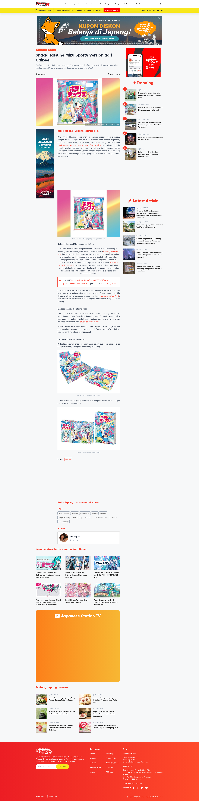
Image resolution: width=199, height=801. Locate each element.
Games (79, 10)
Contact (93, 758)
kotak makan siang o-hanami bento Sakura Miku (79, 145)
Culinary (52, 50)
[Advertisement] (88, 480)
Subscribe (62, 767)
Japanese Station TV (65, 10)
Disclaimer (110, 767)
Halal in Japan (138, 4)
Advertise (93, 763)
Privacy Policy (111, 758)
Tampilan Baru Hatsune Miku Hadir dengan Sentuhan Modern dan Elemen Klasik (48, 575)
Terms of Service (112, 763)
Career (92, 772)
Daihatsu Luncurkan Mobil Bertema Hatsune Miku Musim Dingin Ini (76, 575)
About (92, 754)
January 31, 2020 (108, 283)
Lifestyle (117, 4)
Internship (109, 754)
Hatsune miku (64, 513)
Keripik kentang (64, 517)
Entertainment (91, 4)
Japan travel (41, 50)
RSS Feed (109, 772)
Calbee (95, 513)
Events (89, 10)
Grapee (68, 459)
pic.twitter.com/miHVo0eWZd (75, 283)
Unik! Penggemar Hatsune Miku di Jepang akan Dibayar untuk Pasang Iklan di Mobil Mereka (48, 602)
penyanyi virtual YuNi (110, 296)
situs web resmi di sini (89, 322)
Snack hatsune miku (100, 517)
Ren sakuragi (64, 522)
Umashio (114, 517)
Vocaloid (74, 513)
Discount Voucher (112, 10)
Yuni (74, 517)
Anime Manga (105, 4)
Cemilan (103, 513)
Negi (80, 517)
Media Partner (95, 767)
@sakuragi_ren (77, 280)
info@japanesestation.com (138, 762)
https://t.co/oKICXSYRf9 (94, 280)
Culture (126, 4)
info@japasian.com (135, 783)
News (66, 4)
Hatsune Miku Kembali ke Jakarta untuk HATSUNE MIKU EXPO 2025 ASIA (106, 575)
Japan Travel (77, 4)
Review (98, 10)
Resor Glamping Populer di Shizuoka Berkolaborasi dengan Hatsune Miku (105, 602)
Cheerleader (85, 513)
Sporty (87, 517)
